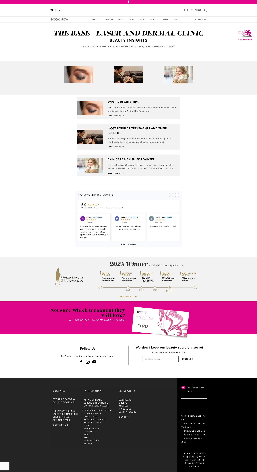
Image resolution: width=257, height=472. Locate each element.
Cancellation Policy (194, 460)
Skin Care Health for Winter (131, 159)
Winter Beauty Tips (123, 102)
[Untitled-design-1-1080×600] (128, 67)
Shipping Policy (197, 457)
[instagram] (88, 362)
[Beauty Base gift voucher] (160, 308)
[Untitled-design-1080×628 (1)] (178, 67)
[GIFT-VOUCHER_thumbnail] (245, 30)
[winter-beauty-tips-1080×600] (78, 67)
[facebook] (81, 362)
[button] (205, 10)
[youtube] (94, 362)
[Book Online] (186, 10)
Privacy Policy (189, 453)
